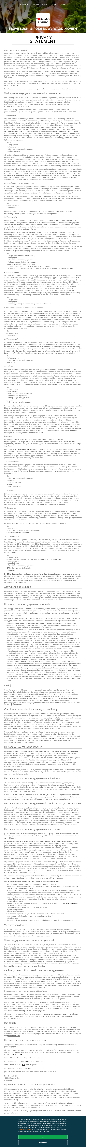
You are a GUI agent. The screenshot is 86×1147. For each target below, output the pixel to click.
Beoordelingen (40, 4)
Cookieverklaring (23, 449)
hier (38, 1058)
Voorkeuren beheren (24, 1129)
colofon (64, 4)
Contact (53, 4)
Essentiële (43, 1142)
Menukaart (25, 4)
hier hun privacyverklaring (66, 903)
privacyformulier (55, 738)
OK (43, 1137)
